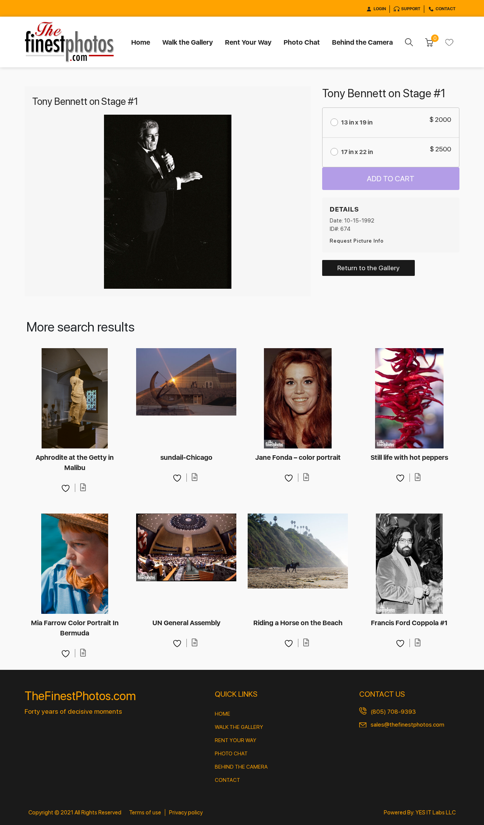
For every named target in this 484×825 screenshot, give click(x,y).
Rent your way (235, 740)
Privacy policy (186, 812)
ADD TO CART (390, 178)
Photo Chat (302, 42)
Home (140, 42)
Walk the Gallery (187, 42)
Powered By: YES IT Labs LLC (420, 812)
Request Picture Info (357, 241)
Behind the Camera (362, 42)
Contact (446, 8)
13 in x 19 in (356, 122)
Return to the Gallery (368, 268)
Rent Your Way (248, 42)
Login (380, 8)
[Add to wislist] (66, 487)
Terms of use (145, 812)
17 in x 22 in (357, 152)
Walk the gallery (239, 727)
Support (410, 8)
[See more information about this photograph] (82, 487)
